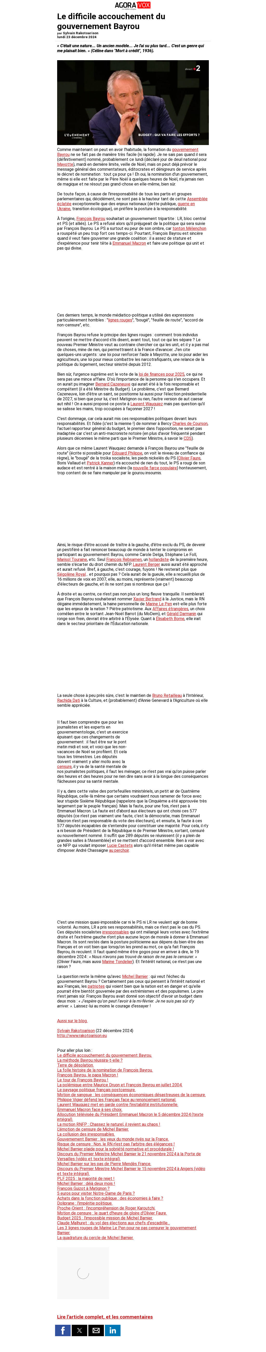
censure (64, 766)
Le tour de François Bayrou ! (82, 1080)
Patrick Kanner (100, 463)
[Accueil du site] (133, 8)
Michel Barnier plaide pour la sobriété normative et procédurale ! (115, 1149)
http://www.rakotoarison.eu (82, 1035)
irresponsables (115, 932)
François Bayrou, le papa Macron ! (87, 1075)
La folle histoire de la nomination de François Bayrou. (105, 1070)
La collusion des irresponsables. (86, 1134)
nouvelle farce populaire (155, 467)
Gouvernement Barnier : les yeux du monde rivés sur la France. (113, 1139)
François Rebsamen (124, 559)
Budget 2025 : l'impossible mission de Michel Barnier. (105, 1218)
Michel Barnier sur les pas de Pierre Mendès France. (104, 1163)
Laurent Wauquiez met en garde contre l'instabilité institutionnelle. (117, 1104)
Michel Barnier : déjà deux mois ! (86, 1183)
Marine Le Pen (159, 603)
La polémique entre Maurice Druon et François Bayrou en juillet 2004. (119, 1084)
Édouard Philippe (127, 453)
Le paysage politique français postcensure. (96, 1089)
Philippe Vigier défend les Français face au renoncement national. (116, 1099)
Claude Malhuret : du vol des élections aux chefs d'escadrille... (113, 1222)
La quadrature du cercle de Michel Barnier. (95, 1237)
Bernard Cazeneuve (112, 384)
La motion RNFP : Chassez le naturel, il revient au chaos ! (108, 1124)
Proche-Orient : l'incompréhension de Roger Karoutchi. (106, 1208)
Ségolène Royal (71, 574)
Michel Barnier (135, 976)
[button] (63, 1330)
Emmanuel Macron (129, 243)
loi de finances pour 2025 (161, 374)
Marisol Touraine (72, 559)
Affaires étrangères (170, 608)
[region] (170, 737)
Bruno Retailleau (167, 695)
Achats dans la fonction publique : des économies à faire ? (110, 1198)
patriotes (96, 986)
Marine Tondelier (117, 961)
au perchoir (119, 850)
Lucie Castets (120, 845)
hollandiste (159, 559)
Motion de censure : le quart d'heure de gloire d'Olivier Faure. (112, 1213)
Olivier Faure (189, 458)
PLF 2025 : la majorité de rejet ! (86, 1178)
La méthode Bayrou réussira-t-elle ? (90, 1060)
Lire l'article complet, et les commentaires (105, 1317)
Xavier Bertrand (147, 598)
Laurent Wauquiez (146, 403)
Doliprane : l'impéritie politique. (84, 1203)
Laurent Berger (146, 564)
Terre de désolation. (75, 1065)
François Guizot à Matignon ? (83, 1188)
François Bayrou (90, 218)
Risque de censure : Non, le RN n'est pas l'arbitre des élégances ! (116, 1144)
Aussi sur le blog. (72, 1020)
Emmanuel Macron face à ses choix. (89, 1109)
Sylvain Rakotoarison (76, 1030)
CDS (188, 438)
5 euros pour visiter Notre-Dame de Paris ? (96, 1193)
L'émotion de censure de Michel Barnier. (93, 1129)
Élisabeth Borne (170, 618)
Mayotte (65, 164)
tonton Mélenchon (189, 228)
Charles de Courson (190, 423)
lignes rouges (120, 320)
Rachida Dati (68, 700)
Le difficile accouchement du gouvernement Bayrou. (104, 1055)
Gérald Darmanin (181, 613)
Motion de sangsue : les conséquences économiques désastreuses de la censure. (131, 1094)
